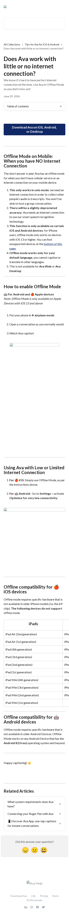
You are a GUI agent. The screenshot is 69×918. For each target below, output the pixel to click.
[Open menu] (62, 6)
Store (55, 895)
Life (33, 895)
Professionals (34, 900)
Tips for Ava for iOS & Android (42, 44)
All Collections (12, 44)
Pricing (44, 895)
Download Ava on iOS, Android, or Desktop (34, 129)
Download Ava (18, 895)
